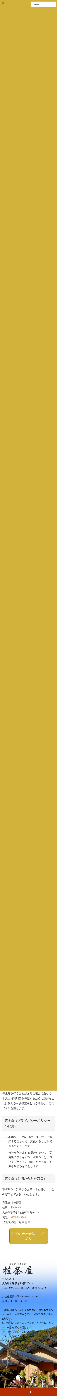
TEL (28, 1392)
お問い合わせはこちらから (28, 1236)
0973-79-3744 (18, 1217)
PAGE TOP (52, 1351)
